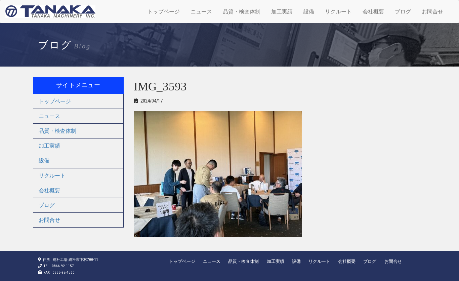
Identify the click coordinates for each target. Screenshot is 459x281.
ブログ (403, 11)
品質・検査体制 (241, 11)
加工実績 (282, 11)
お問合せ (432, 11)
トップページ (164, 11)
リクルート (338, 11)
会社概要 (373, 11)
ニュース (201, 11)
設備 (308, 11)
